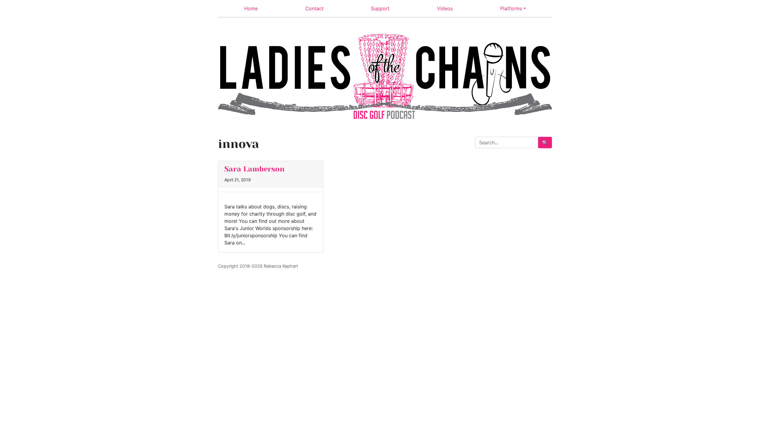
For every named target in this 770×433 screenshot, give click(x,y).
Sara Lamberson (254, 169)
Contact (314, 8)
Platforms (511, 8)
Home (251, 8)
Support (380, 8)
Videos (445, 8)
